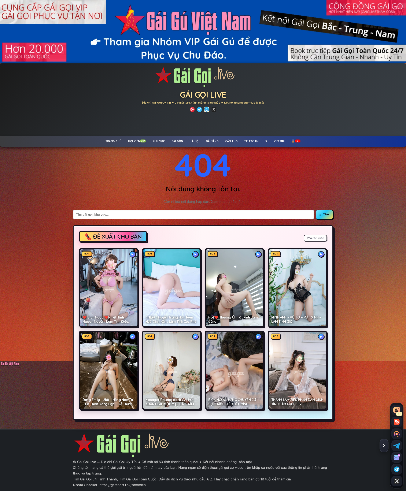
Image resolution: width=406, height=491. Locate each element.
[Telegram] (199, 109)
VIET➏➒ (279, 141)
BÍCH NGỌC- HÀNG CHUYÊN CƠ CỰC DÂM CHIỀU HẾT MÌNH (232, 402)
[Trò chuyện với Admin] (396, 433)
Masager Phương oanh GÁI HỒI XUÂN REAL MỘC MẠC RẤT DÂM (169, 402)
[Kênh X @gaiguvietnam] (396, 481)
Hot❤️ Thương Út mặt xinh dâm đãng (233, 319)
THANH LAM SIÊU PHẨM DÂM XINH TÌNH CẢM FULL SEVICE (297, 402)
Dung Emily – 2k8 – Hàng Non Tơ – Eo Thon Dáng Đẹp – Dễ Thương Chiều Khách (108, 402)
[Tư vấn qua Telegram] (396, 445)
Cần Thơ (231, 141)
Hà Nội (194, 141)
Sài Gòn (177, 141)
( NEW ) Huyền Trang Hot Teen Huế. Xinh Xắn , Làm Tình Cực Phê (170, 319)
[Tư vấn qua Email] (396, 457)
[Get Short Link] (192, 109)
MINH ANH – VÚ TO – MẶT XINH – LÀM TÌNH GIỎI (296, 319)
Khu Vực (158, 141)
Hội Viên (136, 141)
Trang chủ (114, 141)
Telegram (251, 141)
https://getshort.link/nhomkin (122, 485)
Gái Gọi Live (203, 94)
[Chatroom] (396, 422)
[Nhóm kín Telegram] (396, 469)
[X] (214, 109)
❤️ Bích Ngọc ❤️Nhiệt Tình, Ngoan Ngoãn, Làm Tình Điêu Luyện (105, 319)
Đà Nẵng (212, 141)
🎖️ (295, 141)
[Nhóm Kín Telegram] (207, 109)
